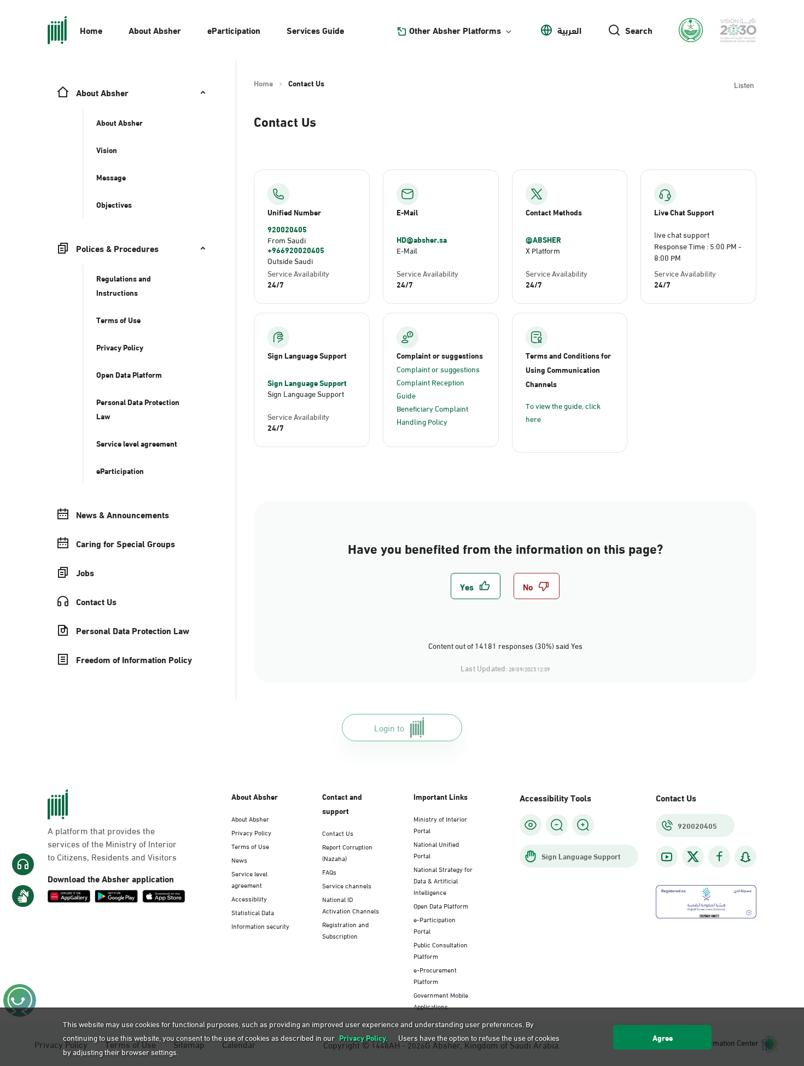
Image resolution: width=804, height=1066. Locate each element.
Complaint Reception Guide (430, 388)
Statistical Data (252, 912)
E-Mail (407, 250)
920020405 (287, 229)
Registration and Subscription (345, 929)
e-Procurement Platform (435, 975)
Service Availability (298, 273)
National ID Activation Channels (350, 904)
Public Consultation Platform (440, 950)
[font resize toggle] (556, 824)
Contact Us (337, 833)
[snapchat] (745, 857)
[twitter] (693, 856)
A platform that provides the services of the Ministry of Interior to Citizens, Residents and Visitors (112, 843)
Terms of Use (250, 846)
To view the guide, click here (563, 412)
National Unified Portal (436, 849)
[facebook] (719, 857)
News (239, 859)
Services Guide (315, 30)
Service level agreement (249, 879)
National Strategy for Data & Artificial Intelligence (443, 880)
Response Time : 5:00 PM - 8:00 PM (697, 251)
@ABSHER (543, 239)
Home (91, 30)
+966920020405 (295, 250)
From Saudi (286, 239)
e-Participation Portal (434, 924)
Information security (260, 925)
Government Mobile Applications (440, 1000)
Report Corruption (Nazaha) (347, 852)
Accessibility (249, 898)
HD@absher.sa (422, 239)
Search (638, 30)
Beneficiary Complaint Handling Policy (432, 414)
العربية (569, 30)
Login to (389, 727)
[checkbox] (475, 586)
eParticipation (233, 30)
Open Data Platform (440, 905)
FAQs (329, 871)
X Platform (543, 250)
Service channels (346, 885)
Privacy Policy (251, 832)
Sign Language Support (307, 383)
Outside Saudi (290, 260)
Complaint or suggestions (438, 369)
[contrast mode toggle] (530, 824)
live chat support (681, 234)
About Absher (155, 30)
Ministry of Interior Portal (440, 824)
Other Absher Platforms (455, 30)
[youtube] (666, 857)
